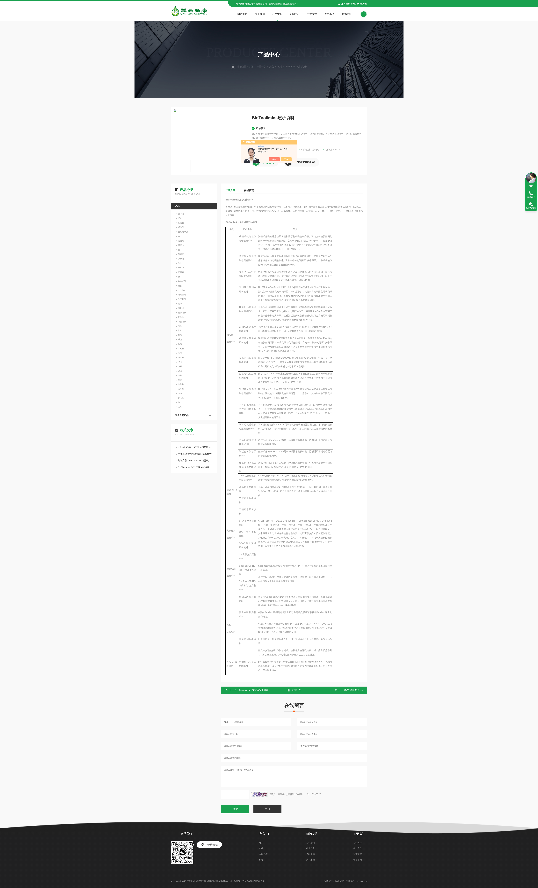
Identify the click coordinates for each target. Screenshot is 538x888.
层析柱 (181, 245)
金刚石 (181, 348)
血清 (180, 393)
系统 (180, 339)
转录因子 (182, 312)
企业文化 (357, 848)
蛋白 (180, 335)
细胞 (180, 375)
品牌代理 (263, 854)
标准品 (181, 398)
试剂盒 (181, 389)
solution (181, 290)
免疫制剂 (182, 299)
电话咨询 (531, 197)
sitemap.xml (361, 881)
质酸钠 (181, 241)
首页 (251, 66)
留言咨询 (357, 859)
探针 (180, 218)
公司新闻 (310, 843)
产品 (271, 66)
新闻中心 (295, 14)
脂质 (180, 353)
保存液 (181, 259)
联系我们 (347, 14)
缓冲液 (181, 214)
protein (181, 268)
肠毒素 (181, 272)
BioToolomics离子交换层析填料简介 (195, 467)
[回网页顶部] (531, 187)
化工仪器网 (339, 881)
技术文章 (312, 14)
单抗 (180, 263)
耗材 (261, 843)
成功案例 (310, 859)
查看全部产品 (182, 415)
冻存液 (181, 357)
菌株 (180, 344)
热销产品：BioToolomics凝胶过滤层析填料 (195, 460)
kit (179, 236)
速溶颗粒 (182, 294)
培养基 (181, 384)
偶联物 (181, 308)
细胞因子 (182, 321)
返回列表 (296, 690)
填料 (279, 66)
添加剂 (181, 227)
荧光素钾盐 (183, 232)
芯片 (180, 330)
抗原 (180, 303)
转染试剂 (182, 281)
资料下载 (310, 854)
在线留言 (330, 14)
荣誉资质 (357, 854)
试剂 (180, 407)
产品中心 (277, 14)
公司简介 (357, 843)
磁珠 (180, 371)
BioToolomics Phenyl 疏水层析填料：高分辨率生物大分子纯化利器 (195, 447)
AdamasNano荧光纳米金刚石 (253, 690)
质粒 (180, 326)
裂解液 (181, 254)
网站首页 (242, 14)
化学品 (181, 317)
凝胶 (180, 285)
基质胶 (181, 223)
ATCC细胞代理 (351, 690)
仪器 (261, 859)
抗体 (180, 380)
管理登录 (350, 881)
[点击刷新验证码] (259, 794)
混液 (180, 362)
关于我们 (260, 14)
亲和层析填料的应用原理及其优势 (195, 454)
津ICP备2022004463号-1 (253, 881)
